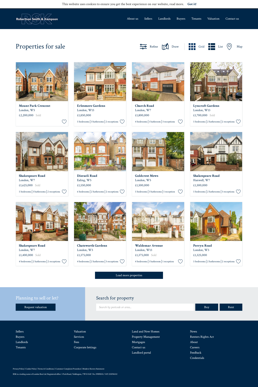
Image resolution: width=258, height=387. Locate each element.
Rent (231, 307)
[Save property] (64, 122)
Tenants (196, 19)
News (193, 331)
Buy (206, 307)
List (220, 47)
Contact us (232, 19)
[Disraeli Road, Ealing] (100, 151)
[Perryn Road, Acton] (216, 221)
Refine (154, 47)
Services (79, 337)
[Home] (37, 19)
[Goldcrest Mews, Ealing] (158, 151)
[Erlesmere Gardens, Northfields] (100, 81)
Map (239, 47)
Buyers (181, 19)
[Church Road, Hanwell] (158, 81)
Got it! (192, 4)
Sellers (148, 19)
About (194, 342)
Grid (201, 47)
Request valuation (35, 307)
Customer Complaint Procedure (68, 369)
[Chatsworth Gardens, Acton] (100, 221)
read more (176, 4)
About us (132, 19)
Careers (194, 347)
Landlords (164, 19)
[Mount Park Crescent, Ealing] (42, 81)
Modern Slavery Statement (93, 369)
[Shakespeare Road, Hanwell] (42, 151)
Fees (76, 342)
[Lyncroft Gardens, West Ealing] (216, 81)
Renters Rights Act (202, 337)
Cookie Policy (30, 369)
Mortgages (138, 342)
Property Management (146, 337)
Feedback (195, 353)
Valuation (213, 19)
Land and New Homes (145, 331)
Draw (175, 47)
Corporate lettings (85, 347)
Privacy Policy (18, 369)
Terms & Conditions (46, 369)
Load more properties (129, 275)
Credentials (197, 358)
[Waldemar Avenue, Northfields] (158, 221)
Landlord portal (141, 353)
